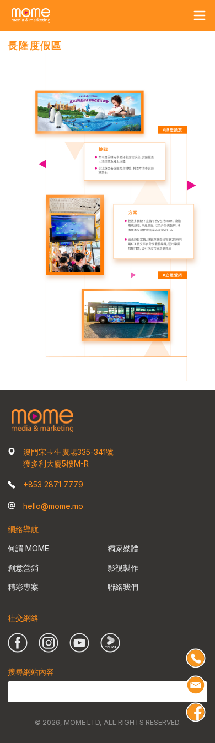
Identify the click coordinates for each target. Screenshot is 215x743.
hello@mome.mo (53, 506)
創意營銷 (23, 567)
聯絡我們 (123, 587)
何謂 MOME (28, 548)
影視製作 (123, 567)
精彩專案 (23, 587)
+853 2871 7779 (53, 484)
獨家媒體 (123, 548)
